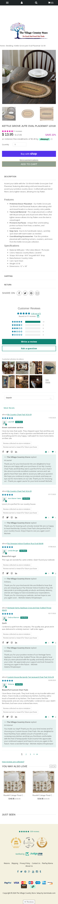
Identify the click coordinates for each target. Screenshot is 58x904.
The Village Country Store (26, 893)
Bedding (9, 45)
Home (2, 45)
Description (10, 177)
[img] (7, 418)
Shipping (8, 276)
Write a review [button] (29, 341)
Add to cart (29, 164)
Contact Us (36, 863)
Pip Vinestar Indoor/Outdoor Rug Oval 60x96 (25, 543)
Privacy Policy (25, 863)
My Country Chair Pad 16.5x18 (19, 414)
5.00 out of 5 (36, 313)
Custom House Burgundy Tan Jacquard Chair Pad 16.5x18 (30, 677)
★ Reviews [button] (29, 902)
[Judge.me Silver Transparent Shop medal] (42, 842)
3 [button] (30, 754)
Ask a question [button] (29, 348)
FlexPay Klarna (47, 863)
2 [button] (26, 754)
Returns (7, 863)
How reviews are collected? (13, 761)
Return (7, 285)
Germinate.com (49, 893)
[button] (7, 131)
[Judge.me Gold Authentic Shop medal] (16, 842)
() (51, 2)
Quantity (5, 144)
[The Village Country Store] (29, 30)
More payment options (29, 160)
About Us (29, 866)
